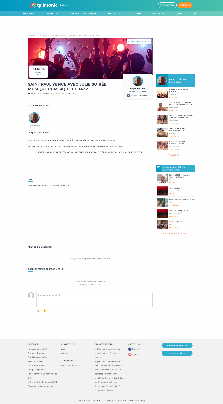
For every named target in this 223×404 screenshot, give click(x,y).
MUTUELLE (158, 13)
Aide (63, 349)
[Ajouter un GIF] (44, 310)
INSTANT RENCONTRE (83, 13)
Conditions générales (37, 357)
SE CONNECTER (167, 5)
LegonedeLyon (137, 88)
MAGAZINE (114, 13)
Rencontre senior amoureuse (41, 386)
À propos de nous (36, 353)
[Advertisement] (111, 22)
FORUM (136, 13)
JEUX (197, 13)
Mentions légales (35, 361)
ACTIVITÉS (52, 13)
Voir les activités (177, 353)
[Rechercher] (100, 5)
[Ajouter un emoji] (38, 311)
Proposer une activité (37, 349)
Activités (31, 35)
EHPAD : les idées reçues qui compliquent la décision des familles (107, 353)
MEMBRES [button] (29, 13)
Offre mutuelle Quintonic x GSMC (43, 382)
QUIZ (179, 13)
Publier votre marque (70, 365)
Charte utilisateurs (36, 365)
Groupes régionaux (36, 369)
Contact (64, 353)
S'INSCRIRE (185, 5)
